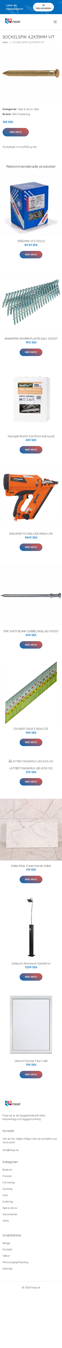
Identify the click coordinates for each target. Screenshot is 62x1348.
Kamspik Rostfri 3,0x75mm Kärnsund (31, 436)
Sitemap (7, 1268)
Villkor (6, 1255)
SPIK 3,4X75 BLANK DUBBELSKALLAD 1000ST (31, 631)
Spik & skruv (25, 109)
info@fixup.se (11, 1150)
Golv (5, 1195)
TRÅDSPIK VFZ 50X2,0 (31, 241)
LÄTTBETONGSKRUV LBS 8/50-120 (31, 768)
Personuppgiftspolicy (15, 1262)
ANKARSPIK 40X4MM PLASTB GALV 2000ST (31, 338)
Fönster (7, 1176)
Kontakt (7, 1249)
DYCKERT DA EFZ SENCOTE (31, 729)
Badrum (7, 1169)
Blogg (6, 1243)
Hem (5, 42)
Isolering (8, 1201)
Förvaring (8, 1182)
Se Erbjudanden (43, 7)
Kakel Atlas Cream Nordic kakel (31, 865)
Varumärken (10, 1214)
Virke (6, 1220)
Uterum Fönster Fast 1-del (31, 1061)
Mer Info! (16, 132)
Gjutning (7, 1188)
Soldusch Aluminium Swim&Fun (31, 963)
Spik (36, 109)
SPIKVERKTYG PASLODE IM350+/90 (31, 533)
